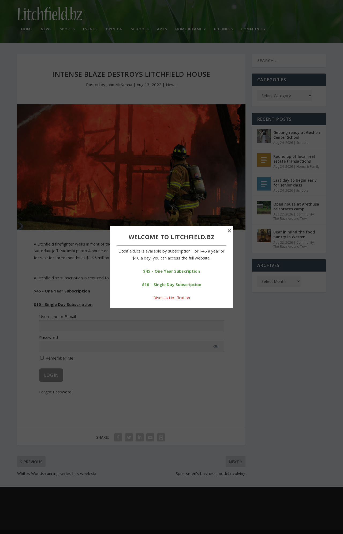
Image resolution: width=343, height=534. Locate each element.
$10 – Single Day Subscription (171, 284)
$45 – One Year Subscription (171, 271)
